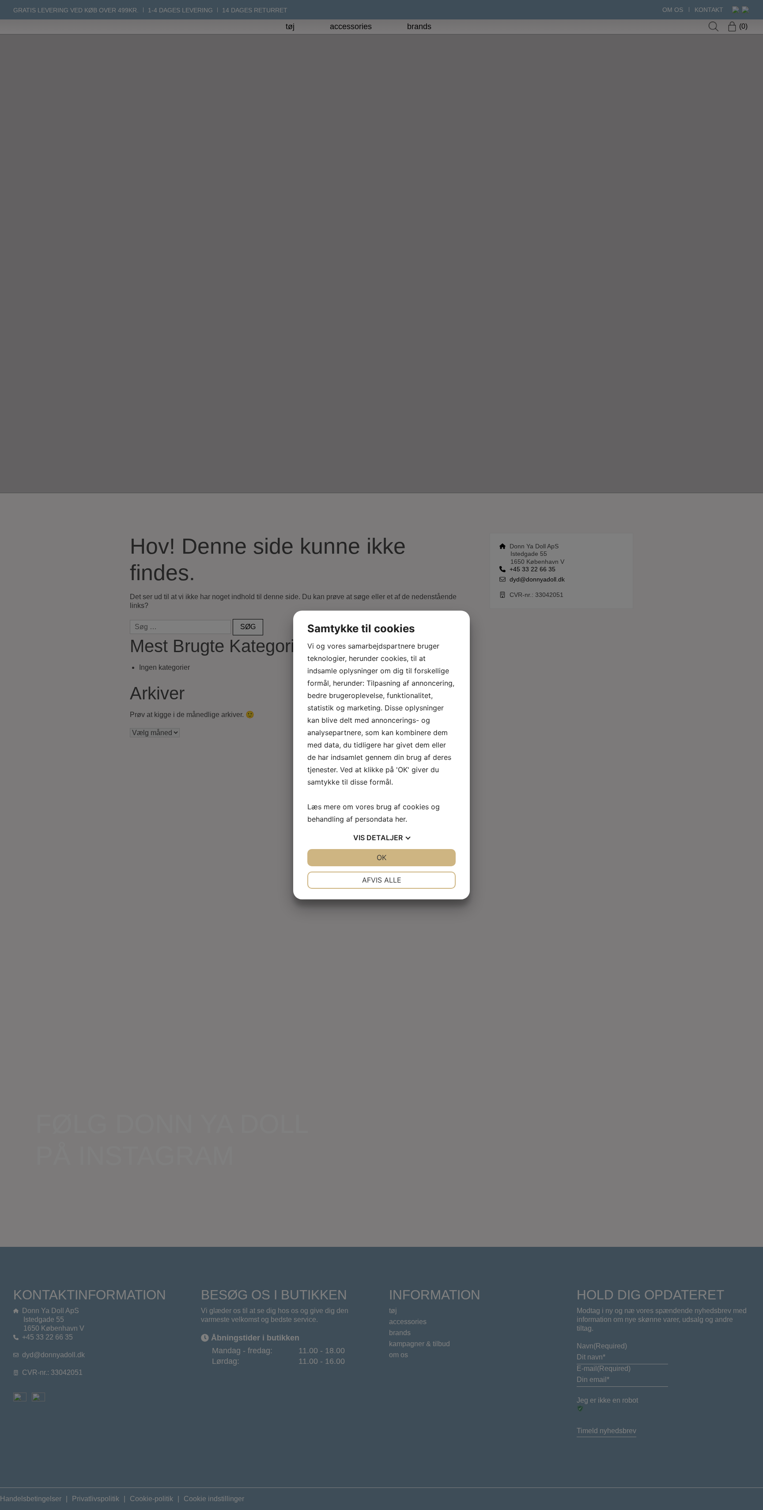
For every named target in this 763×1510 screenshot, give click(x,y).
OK (381, 857)
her (400, 819)
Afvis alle (381, 880)
